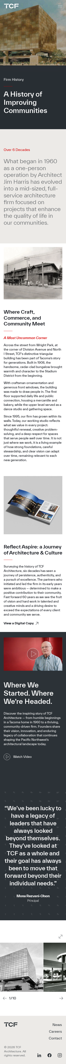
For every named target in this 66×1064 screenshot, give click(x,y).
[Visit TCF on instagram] (60, 1055)
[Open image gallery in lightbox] (60, 936)
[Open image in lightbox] (21, 967)
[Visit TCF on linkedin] (39, 1055)
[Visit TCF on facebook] (49, 1055)
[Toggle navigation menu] (60, 6)
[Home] (11, 6)
